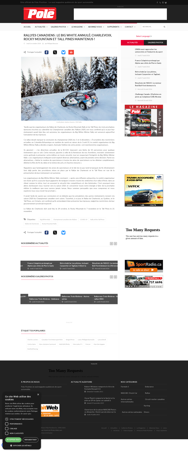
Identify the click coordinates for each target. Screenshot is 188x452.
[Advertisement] (67, 314)
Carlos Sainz (31, 344)
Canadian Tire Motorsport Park (52, 340)
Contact (129, 27)
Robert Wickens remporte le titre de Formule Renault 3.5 (99, 388)
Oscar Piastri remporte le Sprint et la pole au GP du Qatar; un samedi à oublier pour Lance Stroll (99, 400)
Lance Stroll (102, 340)
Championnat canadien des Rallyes (65, 219)
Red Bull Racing (32, 349)
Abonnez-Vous (95, 27)
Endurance (149, 387)
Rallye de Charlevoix (32, 224)
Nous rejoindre (161, 430)
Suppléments (113, 27)
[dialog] (22, 420)
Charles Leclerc (32, 340)
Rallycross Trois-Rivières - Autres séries (68, 297)
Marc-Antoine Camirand (47, 344)
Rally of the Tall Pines (97, 219)
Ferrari (88, 344)
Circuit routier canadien (155, 399)
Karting (147, 406)
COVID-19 (83, 219)
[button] (21, 445)
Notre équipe (128, 430)
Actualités (40, 27)
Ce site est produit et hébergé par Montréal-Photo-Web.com (41, 430)
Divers (146, 412)
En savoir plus (26, 414)
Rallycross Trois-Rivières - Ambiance (37, 299)
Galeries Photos (58, 27)
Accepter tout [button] (13, 440)
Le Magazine (77, 27)
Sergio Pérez (70, 340)
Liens (165, 428)
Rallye (147, 393)
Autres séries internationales (127, 400)
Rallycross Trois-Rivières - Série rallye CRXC (100, 297)
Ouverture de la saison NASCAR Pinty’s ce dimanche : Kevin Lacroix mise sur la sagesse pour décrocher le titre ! (100, 412)
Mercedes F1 (77, 344)
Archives (116, 430)
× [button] (38, 395)
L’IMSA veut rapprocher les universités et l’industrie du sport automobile (149, 51)
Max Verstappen (99, 344)
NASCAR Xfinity (64, 344)
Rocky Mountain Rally (49, 224)
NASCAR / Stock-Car (129, 393)
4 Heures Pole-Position (144, 430)
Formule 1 (125, 387)
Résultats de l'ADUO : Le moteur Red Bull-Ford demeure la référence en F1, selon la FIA (102, 265)
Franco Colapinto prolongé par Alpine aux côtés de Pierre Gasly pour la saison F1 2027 (35, 265)
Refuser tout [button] (31, 440)
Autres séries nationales (132, 412)
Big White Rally (45, 219)
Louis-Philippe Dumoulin (86, 340)
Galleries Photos (127, 428)
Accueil (27, 27)
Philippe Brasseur (52, 43)
